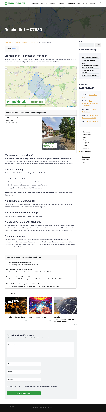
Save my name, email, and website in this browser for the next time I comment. (33, 387)
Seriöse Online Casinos (89, 75)
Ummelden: (35, 3)
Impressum (85, 160)
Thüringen (17, 42)
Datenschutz (86, 157)
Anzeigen (14, 48)
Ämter (11, 42)
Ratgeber (92, 3)
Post (78, 3)
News (56, 313)
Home (6, 42)
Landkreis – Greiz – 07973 (30, 42)
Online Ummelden (92, 121)
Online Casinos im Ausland (88, 71)
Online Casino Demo (37, 317)
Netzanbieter (71, 3)
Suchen (81, 42)
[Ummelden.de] (15, 2)
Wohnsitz (44, 3)
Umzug (85, 3)
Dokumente (61, 3)
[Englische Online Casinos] (16, 305)
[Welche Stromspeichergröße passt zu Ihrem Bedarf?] (65, 305)
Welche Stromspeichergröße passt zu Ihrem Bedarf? (65, 319)
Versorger (52, 3)
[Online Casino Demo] (40, 305)
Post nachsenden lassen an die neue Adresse (90, 103)
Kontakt (84, 162)
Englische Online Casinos (15, 317)
